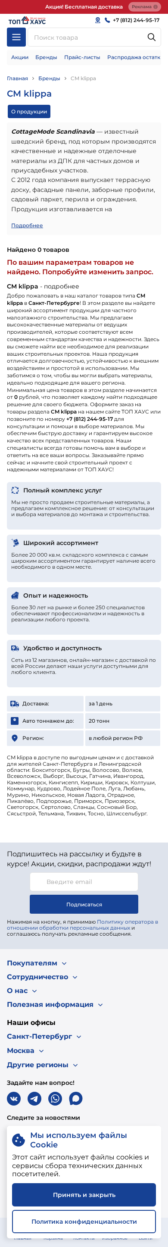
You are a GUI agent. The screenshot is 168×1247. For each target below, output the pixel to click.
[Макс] (76, 1099)
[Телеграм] (34, 1099)
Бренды (46, 57)
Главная (17, 78)
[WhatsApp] (55, 1099)
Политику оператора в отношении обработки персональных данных (82, 924)
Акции (19, 57)
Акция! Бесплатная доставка (84, 6)
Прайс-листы (82, 57)
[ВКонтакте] (14, 1099)
